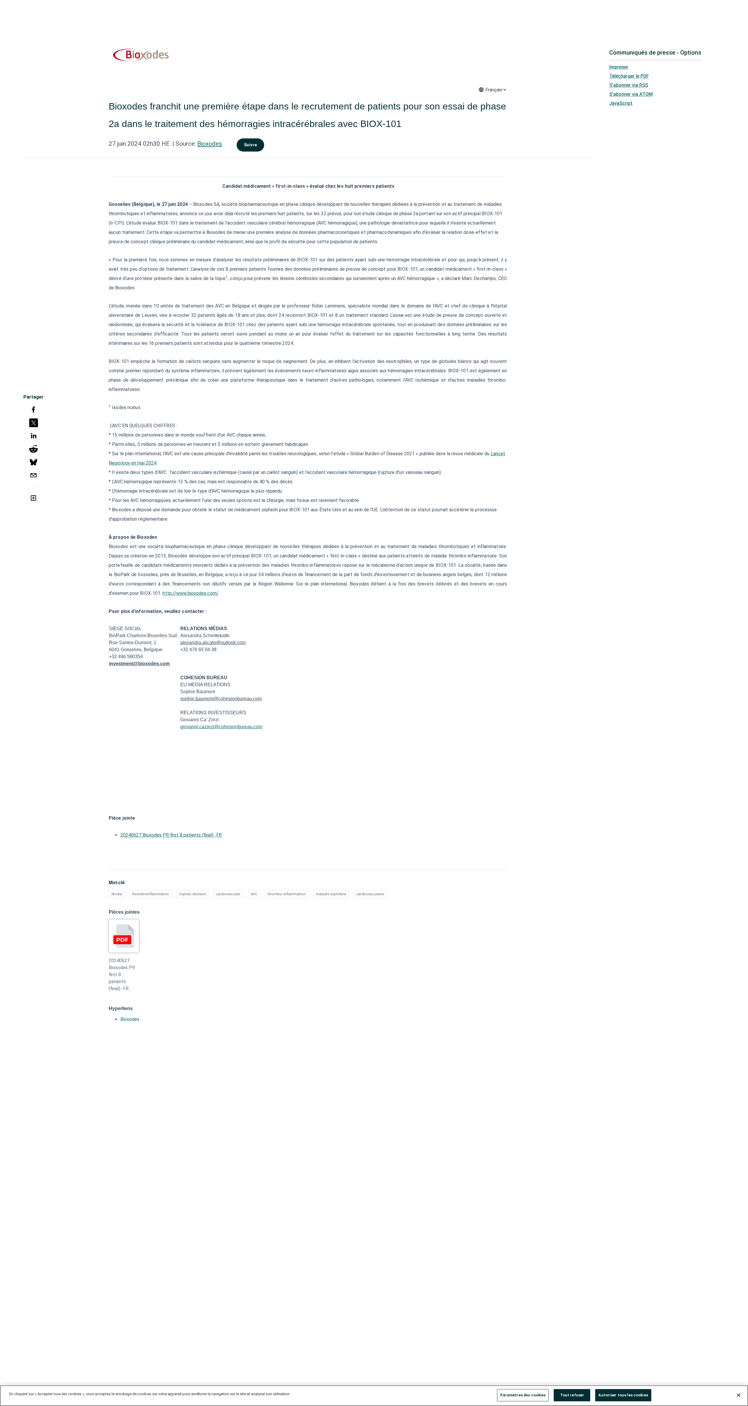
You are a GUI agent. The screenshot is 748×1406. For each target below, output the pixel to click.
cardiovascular (228, 894)
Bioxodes (209, 143)
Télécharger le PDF (629, 76)
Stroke (116, 894)
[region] (374, 1395)
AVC (254, 894)
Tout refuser (572, 1395)
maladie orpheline (331, 894)
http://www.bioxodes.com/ (190, 593)
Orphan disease (192, 894)
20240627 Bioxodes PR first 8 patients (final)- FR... (122, 974)
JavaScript (621, 103)
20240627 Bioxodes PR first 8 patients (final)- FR (171, 835)
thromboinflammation (150, 894)
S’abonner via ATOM (631, 94)
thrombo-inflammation (287, 894)
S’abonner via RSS (628, 85)
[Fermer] (738, 1395)
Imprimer (618, 67)
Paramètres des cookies (523, 1395)
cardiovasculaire (370, 894)
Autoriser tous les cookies (623, 1395)
